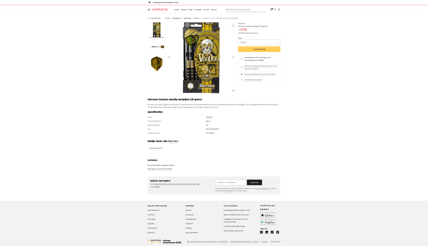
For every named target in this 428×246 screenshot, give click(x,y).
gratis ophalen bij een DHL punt (236, 215)
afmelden (229, 191)
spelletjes (187, 18)
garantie (151, 232)
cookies (264, 241)
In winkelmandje (259, 49)
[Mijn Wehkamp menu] (272, 9)
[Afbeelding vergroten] (201, 57)
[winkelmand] (279, 9)
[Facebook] (266, 232)
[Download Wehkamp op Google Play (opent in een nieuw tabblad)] (268, 224)
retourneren (152, 228)
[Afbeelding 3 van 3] (156, 63)
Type (240, 38)
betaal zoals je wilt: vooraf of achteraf (259, 74)
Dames (184, 9)
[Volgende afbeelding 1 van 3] (233, 57)
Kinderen (198, 9)
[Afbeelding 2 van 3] (156, 46)
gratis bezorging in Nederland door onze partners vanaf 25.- (260, 67)
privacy (256, 241)
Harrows (241, 23)
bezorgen (152, 219)
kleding (188, 228)
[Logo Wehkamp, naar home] (159, 9)
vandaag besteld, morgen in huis (237, 210)
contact (151, 215)
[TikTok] (272, 232)
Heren (190, 9)
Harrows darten (156, 148)
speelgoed (176, 18)
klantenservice (154, 210)
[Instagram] (261, 232)
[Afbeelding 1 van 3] (156, 29)
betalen (151, 223)
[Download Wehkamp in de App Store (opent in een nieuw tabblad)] (268, 217)
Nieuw (176, 9)
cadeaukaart (191, 219)
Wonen (206, 9)
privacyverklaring (262, 189)
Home (167, 18)
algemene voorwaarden (218, 241)
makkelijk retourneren (253, 80)
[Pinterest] (277, 232)
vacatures (190, 215)
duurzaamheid (192, 232)
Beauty (214, 9)
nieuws (188, 210)
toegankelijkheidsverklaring (240, 241)
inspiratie (189, 223)
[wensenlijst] (276, 9)
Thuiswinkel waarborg (198, 241)
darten (196, 18)
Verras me (254, 182)
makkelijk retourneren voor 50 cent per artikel (236, 220)
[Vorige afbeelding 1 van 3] (169, 57)
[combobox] (246, 9)
